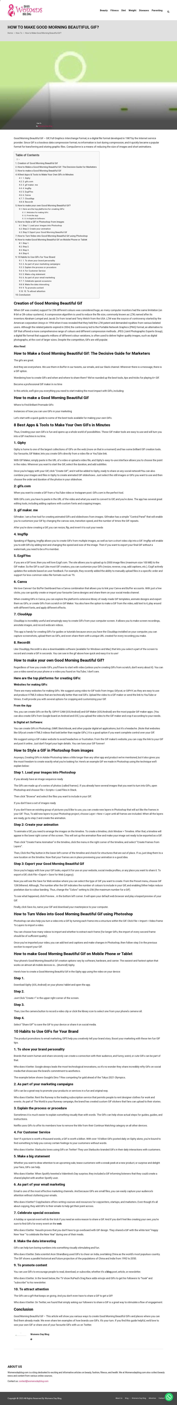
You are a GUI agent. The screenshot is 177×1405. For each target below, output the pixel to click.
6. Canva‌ (27, 195)
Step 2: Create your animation (37, 229)
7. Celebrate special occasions (37, 281)
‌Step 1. (26, 243)
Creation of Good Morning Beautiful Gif (38, 163)
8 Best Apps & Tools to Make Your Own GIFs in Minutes (46, 174)
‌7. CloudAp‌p (28, 198)
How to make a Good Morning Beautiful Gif (39, 170)
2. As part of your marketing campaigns (41, 264)
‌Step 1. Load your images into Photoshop (42, 225)
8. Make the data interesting (36, 284)
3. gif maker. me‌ (30, 185)
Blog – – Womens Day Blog (135, 1398)
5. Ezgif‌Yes (28, 192)
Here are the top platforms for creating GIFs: (44, 209)
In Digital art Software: (36, 218)
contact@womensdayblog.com (33, 1381)
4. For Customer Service (34, 271)
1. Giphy (26, 178)
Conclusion (24, 294)
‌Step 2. (26, 246)
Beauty (104, 10)
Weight (132, 10)
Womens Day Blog (45, 126)
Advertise (152, 1398)
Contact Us (163, 1398)
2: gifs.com (28, 181)
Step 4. (26, 253)
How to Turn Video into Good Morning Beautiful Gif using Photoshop (53, 236)
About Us (118, 1398)
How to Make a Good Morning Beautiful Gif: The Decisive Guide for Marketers (57, 167)
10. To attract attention (34, 291)
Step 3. (26, 250)
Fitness (114, 10)
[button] (169, 1397)
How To (39, 123)
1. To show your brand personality (39, 260)
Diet (123, 10)
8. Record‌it (28, 202)
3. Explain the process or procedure (39, 267)
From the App (32, 215)
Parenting (157, 10)
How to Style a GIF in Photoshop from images (41, 222)
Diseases (144, 10)
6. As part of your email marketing (39, 277)
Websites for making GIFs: (38, 212)
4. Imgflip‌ (27, 188)
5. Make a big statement (34, 274)
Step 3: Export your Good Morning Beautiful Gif (45, 232)
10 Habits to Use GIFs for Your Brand (36, 257)
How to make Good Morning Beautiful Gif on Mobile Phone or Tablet (52, 239)
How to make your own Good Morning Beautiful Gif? (44, 205)
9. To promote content (33, 288)
